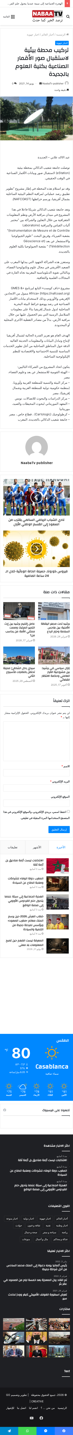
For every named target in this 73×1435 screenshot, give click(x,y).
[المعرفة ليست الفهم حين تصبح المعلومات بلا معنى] (57, 946)
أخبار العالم (48, 34)
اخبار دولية (28, 1218)
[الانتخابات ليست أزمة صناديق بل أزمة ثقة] (57, 865)
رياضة (65, 1232)
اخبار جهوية (33, 34)
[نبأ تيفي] (47, 16)
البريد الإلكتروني (60, 781)
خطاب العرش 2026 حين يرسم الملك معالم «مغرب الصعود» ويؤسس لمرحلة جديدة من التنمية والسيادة (25, 923)
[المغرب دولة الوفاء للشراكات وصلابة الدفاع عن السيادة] (57, 884)
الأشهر (37, 847)
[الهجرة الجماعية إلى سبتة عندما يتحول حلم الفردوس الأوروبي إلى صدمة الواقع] (57, 902)
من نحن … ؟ (48, 1407)
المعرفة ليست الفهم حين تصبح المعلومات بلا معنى (24, 943)
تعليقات (12, 847)
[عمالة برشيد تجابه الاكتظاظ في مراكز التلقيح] (59, 1324)
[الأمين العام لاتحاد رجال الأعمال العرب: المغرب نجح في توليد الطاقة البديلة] (13, 1351)
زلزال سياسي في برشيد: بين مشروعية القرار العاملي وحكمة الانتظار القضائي (56, 674)
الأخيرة (61, 847)
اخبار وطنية (62, 1225)
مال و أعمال (41, 1239)
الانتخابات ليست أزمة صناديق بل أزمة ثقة (24, 863)
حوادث (18, 1225)
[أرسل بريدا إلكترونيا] (40, 83)
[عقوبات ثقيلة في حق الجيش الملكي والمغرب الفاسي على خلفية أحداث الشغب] (13, 1324)
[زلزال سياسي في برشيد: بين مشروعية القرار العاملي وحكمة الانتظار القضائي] (54, 655)
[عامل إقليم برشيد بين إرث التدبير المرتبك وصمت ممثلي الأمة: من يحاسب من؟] (19, 611)
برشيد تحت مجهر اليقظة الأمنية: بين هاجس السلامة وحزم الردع (55, 627)
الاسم (65, 766)
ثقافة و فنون (34, 1225)
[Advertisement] (36, 997)
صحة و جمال (30, 1232)
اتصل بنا (21, 1407)
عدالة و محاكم (61, 1239)
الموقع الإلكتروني (60, 796)
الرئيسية (61, 34)
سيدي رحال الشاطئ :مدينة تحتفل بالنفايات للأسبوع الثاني (19, 672)
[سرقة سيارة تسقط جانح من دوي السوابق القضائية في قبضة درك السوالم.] (13, 1338)
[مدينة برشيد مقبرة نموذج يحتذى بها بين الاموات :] (59, 1338)
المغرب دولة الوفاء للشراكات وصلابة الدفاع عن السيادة (25, 881)
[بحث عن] (68, 17)
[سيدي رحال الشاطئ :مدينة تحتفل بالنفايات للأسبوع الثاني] (19, 655)
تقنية (48, 1225)
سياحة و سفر (49, 1232)
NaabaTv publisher (52, 83)
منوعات (26, 1239)
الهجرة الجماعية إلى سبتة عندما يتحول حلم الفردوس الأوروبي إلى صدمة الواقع (23, 901)
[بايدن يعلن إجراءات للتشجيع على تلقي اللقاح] (36, 1338)
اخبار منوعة (12, 1218)
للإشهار (10, 1407)
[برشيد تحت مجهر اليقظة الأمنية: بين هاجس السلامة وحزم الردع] (54, 611)
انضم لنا (33, 1407)
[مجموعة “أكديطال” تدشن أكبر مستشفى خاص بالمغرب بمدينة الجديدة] (59, 1351)
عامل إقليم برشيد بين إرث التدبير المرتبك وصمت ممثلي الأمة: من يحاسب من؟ (19, 629)
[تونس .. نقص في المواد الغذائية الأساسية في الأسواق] (36, 1324)
